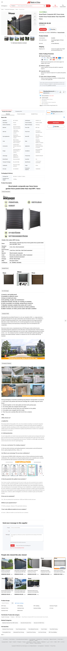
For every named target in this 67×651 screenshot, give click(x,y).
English (10, 641)
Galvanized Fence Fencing (18, 632)
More (2, 634)
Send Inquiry (43, 29)
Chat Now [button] (53, 29)
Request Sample (61, 32)
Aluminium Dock (4, 610)
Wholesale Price (39, 639)
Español (14, 641)
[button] (40, 114)
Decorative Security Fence (26, 622)
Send (13, 545)
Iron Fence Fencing (42, 632)
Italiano (34, 641)
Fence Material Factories (33, 629)
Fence (17, 9)
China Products (12, 639)
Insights (36, 640)
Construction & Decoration (9, 9)
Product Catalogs (19, 603)
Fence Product (44, 629)
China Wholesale (32, 639)
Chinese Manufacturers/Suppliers (22, 639)
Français (24, 641)
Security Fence (21, 9)
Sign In (41, 105)
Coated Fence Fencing (31, 632)
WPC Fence (3, 605)
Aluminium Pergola (53, 605)
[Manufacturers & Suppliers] (33, 2)
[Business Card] (64, 117)
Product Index (60, 639)
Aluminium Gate (20, 608)
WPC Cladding (36, 605)
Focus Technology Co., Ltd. (25, 645)
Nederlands (43, 641)
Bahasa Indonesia (38, 643)
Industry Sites (46, 639)
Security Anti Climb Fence (39, 622)
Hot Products (5, 639)
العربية (48, 641)
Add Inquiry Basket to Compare (19, 43)
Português (19, 641)
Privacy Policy (52, 645)
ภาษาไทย (62, 641)
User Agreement (41, 645)
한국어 (51, 641)
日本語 (55, 641)
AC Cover (51, 608)
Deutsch (38, 641)
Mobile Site (31, 640)
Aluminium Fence (4, 608)
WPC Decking (20, 605)
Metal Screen (20, 610)
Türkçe (27, 643)
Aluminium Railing (37, 608)
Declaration (47, 645)
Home (2, 9)
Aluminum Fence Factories (7, 629)
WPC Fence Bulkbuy (53, 632)
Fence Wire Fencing (54, 629)
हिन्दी (58, 641)
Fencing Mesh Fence (6, 632)
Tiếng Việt (31, 643)
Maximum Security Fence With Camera (10, 622)
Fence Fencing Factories (21, 629)
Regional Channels (53, 639)
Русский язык (29, 641)
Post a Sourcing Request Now (17, 547)
